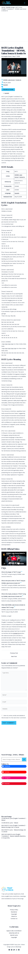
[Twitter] (14, 950)
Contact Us (16, 633)
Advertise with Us (14, 933)
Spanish (5, 85)
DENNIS (5, 80)
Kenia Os (18, 80)
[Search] (24, 759)
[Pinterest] (11, 950)
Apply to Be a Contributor (14, 931)
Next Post (14, 656)
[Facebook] (19, 950)
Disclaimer (14, 912)
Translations (8, 89)
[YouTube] (9, 950)
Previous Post (14, 653)
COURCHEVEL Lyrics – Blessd (9, 823)
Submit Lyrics (14, 935)
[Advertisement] (14, 26)
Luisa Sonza (11, 80)
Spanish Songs (10, 7)
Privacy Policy (14, 910)
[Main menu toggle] (24, 3)
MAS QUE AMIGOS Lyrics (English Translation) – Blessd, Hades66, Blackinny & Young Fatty (13, 836)
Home (3, 7)
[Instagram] (16, 950)
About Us (14, 916)
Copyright (14, 914)
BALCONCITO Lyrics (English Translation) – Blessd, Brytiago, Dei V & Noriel (13, 826)
